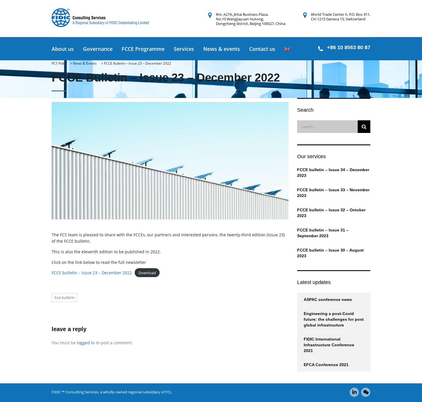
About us (63, 48)
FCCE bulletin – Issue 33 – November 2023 (333, 193)
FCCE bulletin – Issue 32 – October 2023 (331, 213)
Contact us (262, 48)
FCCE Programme (143, 48)
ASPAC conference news (328, 299)
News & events (221, 48)
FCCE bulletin (64, 297)
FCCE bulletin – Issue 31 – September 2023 (323, 233)
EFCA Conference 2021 (326, 364)
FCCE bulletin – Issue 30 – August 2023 (330, 253)
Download (147, 272)
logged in (86, 342)
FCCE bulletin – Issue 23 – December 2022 (92, 272)
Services (184, 48)
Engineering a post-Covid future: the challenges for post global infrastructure (334, 319)
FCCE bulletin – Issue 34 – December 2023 (333, 172)
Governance (98, 48)
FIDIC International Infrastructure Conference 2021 (329, 345)
